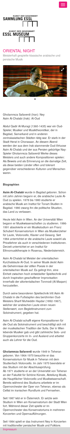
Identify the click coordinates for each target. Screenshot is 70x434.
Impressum (10, 429)
